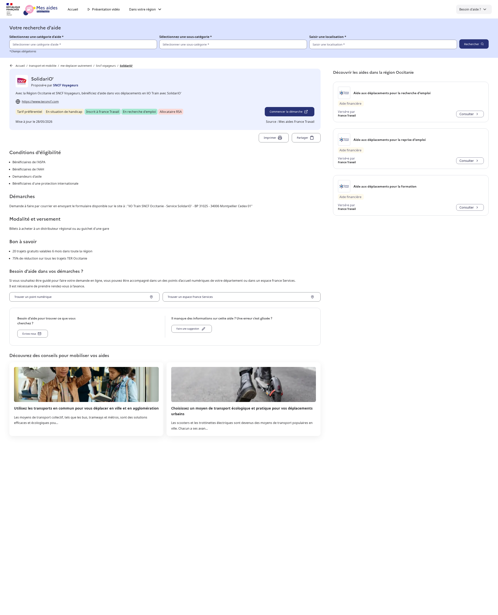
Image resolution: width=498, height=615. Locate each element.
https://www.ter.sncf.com (40, 101)
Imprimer (270, 137)
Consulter (466, 114)
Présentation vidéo (106, 9)
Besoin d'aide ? (470, 9)
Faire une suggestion (188, 328)
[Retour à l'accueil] (35, 9)
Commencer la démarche (286, 111)
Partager (302, 137)
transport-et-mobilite (42, 66)
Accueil (73, 9)
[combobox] (374, 44)
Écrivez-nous (29, 333)
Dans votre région (142, 9)
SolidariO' (126, 66)
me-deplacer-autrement (76, 66)
